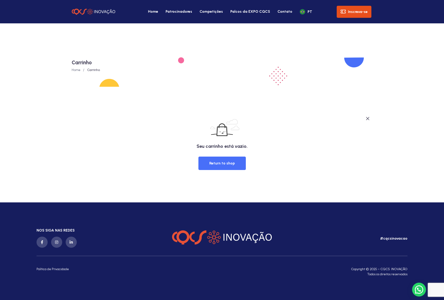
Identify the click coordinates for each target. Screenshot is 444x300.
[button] (393, 238)
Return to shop (222, 163)
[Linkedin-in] (71, 242)
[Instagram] (56, 242)
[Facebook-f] (42, 242)
